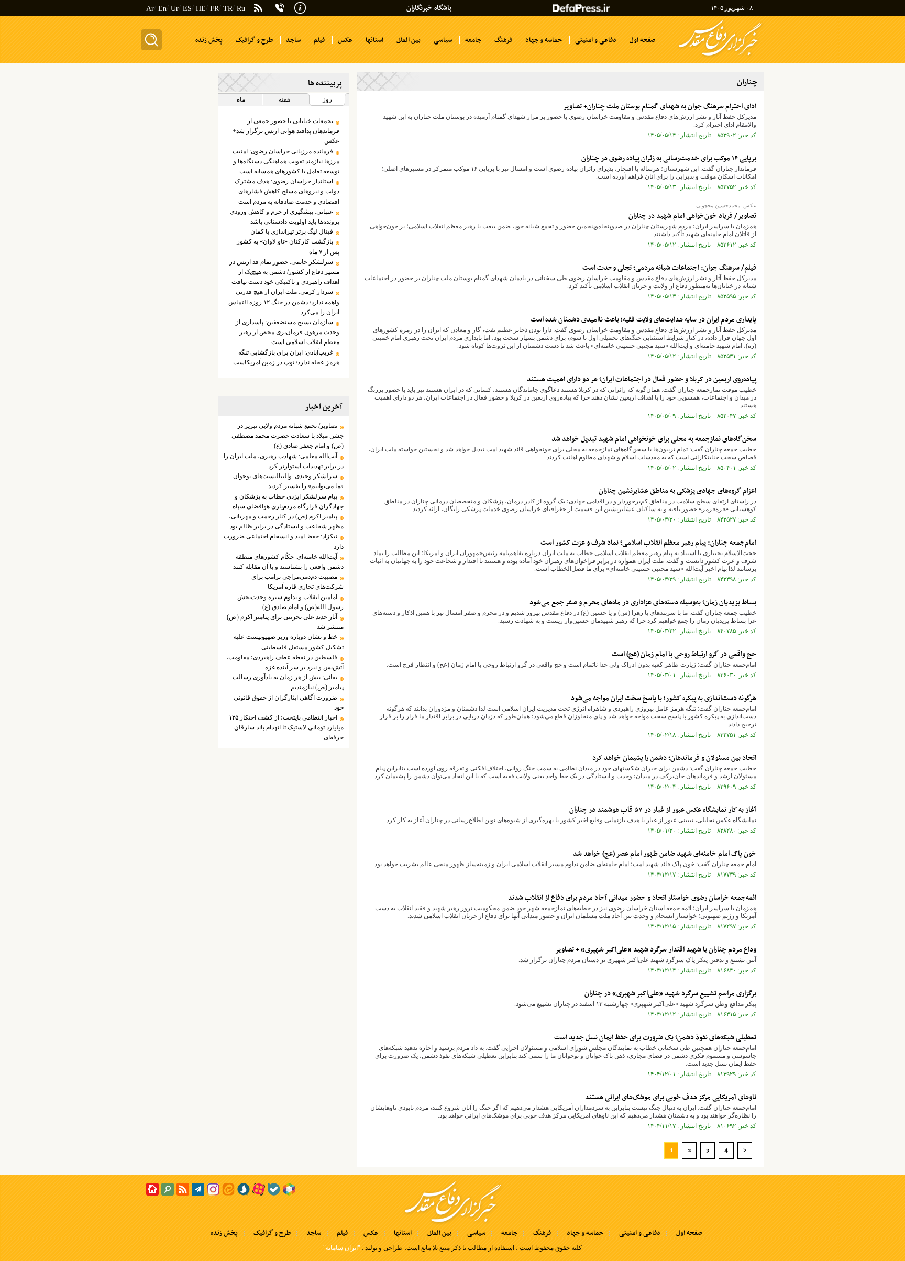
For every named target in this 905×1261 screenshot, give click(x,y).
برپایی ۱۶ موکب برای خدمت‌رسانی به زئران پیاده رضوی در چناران (668, 158)
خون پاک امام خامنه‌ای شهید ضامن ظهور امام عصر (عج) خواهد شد (664, 854)
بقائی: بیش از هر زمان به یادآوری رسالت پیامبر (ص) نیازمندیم (288, 682)
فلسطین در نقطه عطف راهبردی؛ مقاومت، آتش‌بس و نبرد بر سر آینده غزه (284, 662)
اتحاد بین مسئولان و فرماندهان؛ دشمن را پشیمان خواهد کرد (674, 758)
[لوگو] (720, 56)
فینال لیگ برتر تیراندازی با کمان (291, 231)
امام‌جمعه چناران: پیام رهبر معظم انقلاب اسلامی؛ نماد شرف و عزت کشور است (648, 543)
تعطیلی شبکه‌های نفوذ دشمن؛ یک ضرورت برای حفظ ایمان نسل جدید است (655, 1038)
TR (228, 9)
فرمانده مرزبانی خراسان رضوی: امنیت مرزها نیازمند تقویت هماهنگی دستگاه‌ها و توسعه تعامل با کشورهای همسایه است (286, 161)
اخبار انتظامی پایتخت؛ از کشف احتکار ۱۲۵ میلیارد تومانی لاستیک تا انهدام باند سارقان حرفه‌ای (286, 727)
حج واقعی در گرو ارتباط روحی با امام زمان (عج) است (684, 654)
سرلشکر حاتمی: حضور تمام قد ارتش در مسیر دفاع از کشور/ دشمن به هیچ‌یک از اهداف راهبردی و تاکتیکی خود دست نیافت (284, 271)
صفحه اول (689, 1233)
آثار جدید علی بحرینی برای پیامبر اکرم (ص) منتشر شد (285, 621)
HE (201, 9)
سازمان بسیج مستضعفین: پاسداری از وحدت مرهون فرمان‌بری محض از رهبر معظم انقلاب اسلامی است (287, 332)
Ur (175, 9)
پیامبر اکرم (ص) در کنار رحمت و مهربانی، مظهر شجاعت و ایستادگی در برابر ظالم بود (286, 521)
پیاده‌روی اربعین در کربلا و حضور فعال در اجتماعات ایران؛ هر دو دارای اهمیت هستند (641, 379)
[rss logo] (258, 9)
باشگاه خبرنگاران (428, 8)
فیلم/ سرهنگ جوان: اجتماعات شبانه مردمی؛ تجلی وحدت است (669, 268)
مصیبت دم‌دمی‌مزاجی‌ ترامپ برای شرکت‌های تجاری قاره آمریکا (297, 581)
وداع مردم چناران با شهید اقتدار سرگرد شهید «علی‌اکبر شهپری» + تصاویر (655, 950)
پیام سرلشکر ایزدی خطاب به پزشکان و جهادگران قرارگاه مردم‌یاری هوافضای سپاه (288, 501)
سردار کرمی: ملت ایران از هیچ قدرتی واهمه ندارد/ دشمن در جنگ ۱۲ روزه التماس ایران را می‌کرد (283, 301)
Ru (241, 9)
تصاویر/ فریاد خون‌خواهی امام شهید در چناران (692, 216)
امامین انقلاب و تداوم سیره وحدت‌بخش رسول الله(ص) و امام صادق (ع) (290, 602)
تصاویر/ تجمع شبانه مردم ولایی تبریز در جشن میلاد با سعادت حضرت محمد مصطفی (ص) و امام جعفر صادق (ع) (287, 435)
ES (187, 9)
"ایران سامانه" (341, 1248)
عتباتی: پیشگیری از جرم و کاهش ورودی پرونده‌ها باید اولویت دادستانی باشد (284, 216)
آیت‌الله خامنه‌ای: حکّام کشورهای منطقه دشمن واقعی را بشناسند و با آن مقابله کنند (288, 561)
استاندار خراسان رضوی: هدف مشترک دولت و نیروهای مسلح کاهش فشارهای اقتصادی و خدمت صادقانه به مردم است (287, 191)
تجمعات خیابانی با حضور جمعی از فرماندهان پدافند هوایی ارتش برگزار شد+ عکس (286, 131)
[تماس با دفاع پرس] (279, 8)
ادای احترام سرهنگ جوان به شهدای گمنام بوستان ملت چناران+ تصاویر (659, 107)
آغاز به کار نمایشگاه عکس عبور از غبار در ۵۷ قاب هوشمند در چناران (662, 810)
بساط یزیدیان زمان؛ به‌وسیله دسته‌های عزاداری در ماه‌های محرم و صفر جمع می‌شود (642, 602)
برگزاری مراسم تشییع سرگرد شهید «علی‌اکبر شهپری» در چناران (670, 994)
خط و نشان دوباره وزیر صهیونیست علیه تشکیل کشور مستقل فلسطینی (288, 641)
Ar (150, 9)
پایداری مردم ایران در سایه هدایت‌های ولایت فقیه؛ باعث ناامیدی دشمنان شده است (643, 320)
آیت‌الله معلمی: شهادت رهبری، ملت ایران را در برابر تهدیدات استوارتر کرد (283, 461)
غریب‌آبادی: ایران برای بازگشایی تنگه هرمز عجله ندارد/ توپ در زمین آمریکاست (286, 357)
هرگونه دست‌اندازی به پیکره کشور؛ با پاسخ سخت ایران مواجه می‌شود (663, 698)
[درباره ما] (300, 7)
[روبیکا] (289, 1189)
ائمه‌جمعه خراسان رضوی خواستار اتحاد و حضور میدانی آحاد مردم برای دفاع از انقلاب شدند (632, 898)
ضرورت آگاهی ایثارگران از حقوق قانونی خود (288, 702)
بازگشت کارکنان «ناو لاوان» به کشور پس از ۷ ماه (288, 246)
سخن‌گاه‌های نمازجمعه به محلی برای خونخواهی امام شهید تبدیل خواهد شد (653, 439)
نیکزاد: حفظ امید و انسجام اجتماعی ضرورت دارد (283, 541)
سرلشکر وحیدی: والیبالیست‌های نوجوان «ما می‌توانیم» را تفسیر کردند (288, 481)
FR (214, 9)
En (162, 9)
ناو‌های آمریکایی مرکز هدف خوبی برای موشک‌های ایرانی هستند (670, 1097)
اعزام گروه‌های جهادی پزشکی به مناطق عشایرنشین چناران (677, 491)
